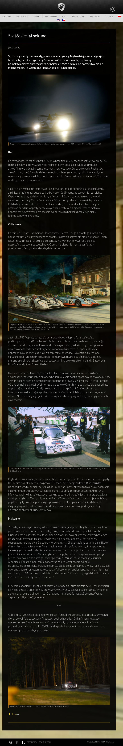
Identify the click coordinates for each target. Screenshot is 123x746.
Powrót (15, 714)
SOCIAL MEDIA (45, 742)
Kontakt (110, 16)
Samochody (22, 16)
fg (23, 742)
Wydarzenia (51, 16)
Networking (78, 16)
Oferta (36, 16)
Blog (65, 16)
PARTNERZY (32, 742)
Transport (95, 16)
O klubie (6, 16)
